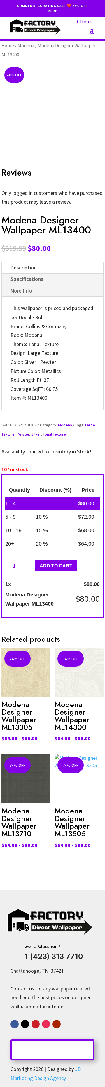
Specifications (26, 279)
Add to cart (56, 565)
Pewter (23, 434)
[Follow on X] (25, 1024)
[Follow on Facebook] (14, 1024)
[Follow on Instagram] (46, 1024)
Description (23, 267)
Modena (26, 45)
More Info (21, 290)
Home (7, 45)
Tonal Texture (54, 434)
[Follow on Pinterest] (36, 1024)
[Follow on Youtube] (56, 1024)
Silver (36, 434)
